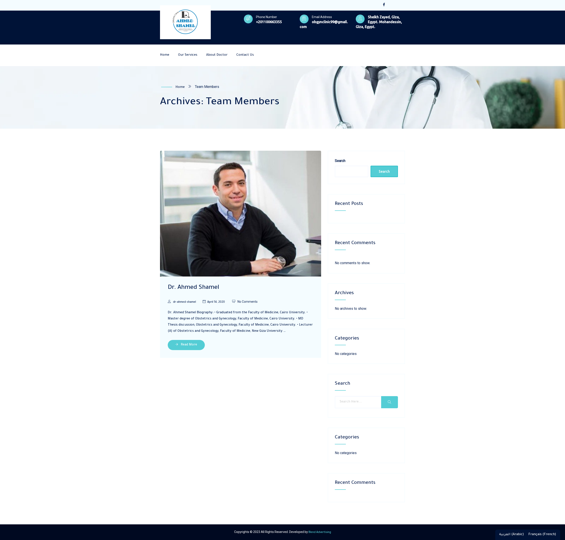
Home (164, 55)
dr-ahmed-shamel (184, 302)
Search (340, 161)
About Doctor (217, 55)
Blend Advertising (320, 532)
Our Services (187, 55)
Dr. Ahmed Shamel (193, 288)
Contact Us (245, 55)
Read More (188, 345)
